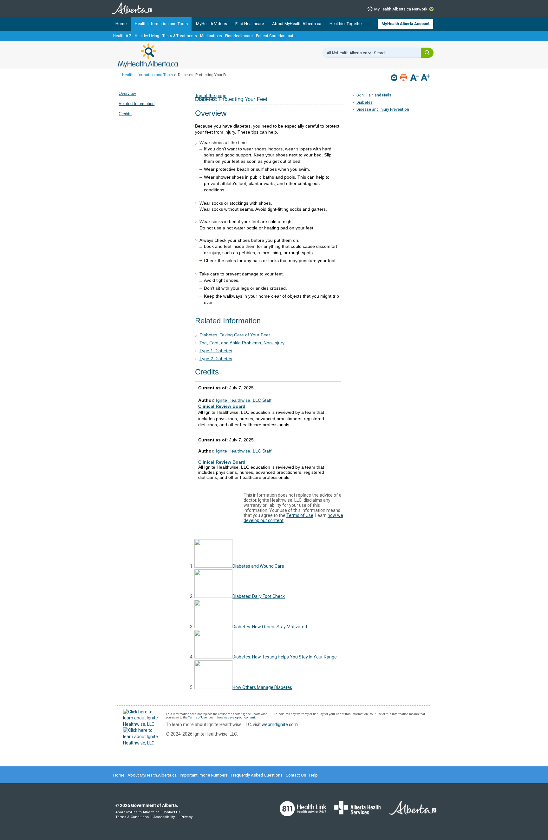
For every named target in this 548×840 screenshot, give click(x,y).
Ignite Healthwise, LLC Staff (243, 450)
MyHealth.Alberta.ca (148, 55)
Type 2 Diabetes (215, 358)
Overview (127, 93)
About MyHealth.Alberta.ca (296, 23)
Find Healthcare (249, 23)
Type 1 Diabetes (215, 350)
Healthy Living (147, 36)
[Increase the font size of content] (425, 78)
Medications (211, 36)
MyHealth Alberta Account (405, 23)
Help (313, 775)
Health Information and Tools (161, 23)
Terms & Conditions (132, 817)
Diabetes (364, 102)
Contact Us (296, 775)
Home (121, 23)
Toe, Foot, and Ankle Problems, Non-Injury (241, 342)
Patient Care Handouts (276, 36)
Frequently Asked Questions (257, 775)
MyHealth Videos (211, 23)
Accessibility (164, 817)
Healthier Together (346, 23)
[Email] (395, 77)
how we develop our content (236, 717)
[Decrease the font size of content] (414, 78)
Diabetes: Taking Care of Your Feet (234, 334)
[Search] (427, 53)
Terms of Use (299, 515)
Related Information (136, 104)
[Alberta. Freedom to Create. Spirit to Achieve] (409, 812)
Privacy (186, 817)
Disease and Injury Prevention (382, 109)
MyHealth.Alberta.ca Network (400, 9)
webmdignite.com (280, 724)
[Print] (404, 77)
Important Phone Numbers (204, 775)
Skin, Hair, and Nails (373, 95)
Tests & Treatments (179, 36)
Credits (125, 114)
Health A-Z (122, 36)
